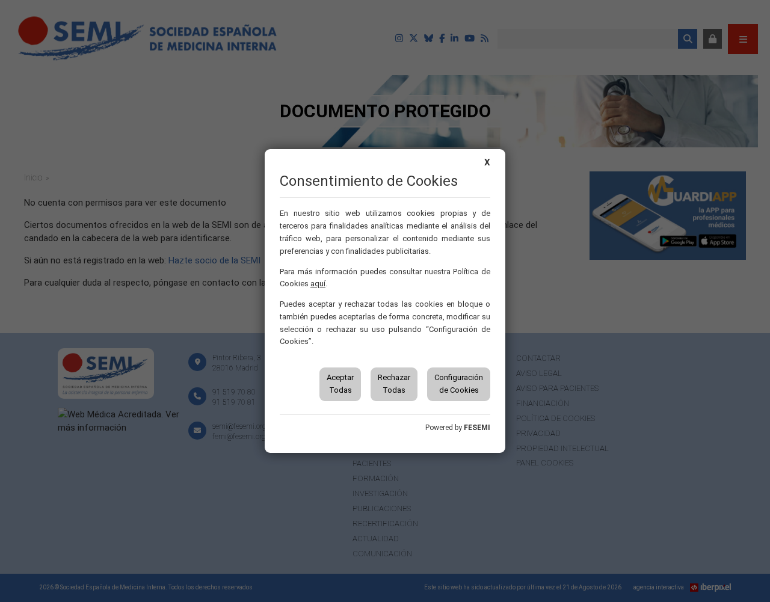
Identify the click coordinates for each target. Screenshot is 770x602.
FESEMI (477, 427)
